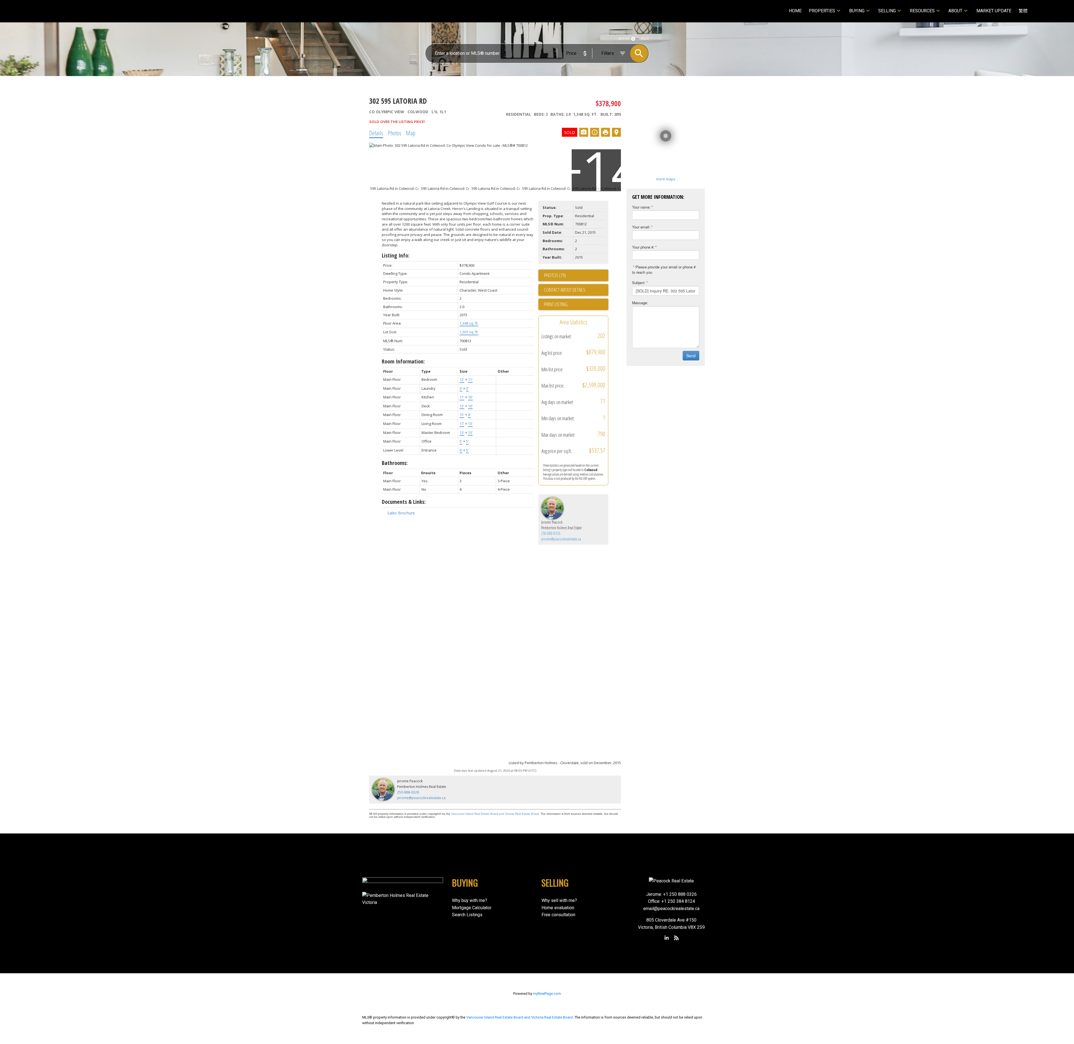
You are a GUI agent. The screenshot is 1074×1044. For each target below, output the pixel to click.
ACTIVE (624, 39)
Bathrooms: (395, 463)
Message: (640, 302)
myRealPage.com (547, 993)
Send (691, 355)
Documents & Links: (404, 502)
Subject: (639, 282)
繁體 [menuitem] (1023, 10)
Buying (857, 10)
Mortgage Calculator (471, 907)
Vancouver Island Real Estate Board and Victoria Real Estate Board (495, 813)
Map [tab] (410, 133)
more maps (665, 178)
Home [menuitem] (795, 10)
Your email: (641, 227)
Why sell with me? (559, 900)
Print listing (555, 304)
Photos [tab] (394, 133)
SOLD (645, 39)
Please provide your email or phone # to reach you (664, 269)
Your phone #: (643, 247)
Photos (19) (555, 275)
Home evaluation (557, 907)
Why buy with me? (469, 900)
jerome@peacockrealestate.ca (561, 539)
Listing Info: (395, 255)
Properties (822, 10)
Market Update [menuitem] (993, 10)
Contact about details (564, 289)
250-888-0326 (550, 533)
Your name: (641, 207)
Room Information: (403, 361)
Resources (922, 10)
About (955, 10)
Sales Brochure (401, 513)
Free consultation (558, 914)
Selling (887, 10)
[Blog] (676, 938)
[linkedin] (667, 938)
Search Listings (467, 914)
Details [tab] (376, 133)
